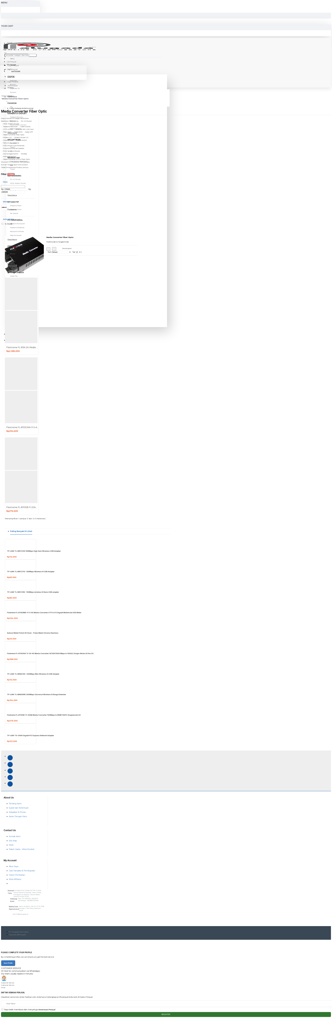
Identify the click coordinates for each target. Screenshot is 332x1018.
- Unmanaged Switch (9, 154)
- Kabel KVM (17, 132)
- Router (16, 151)
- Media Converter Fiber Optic (12, 135)
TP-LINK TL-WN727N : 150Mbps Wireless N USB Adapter (30, 571)
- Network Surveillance (10, 143)
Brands (6, 202)
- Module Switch (20, 140)
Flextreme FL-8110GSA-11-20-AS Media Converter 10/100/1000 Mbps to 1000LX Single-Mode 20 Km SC (50, 653)
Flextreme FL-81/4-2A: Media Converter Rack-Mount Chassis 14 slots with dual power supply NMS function (22, 347)
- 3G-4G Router (25, 121)
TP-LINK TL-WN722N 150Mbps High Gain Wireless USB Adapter (34, 551)
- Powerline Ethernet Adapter (12, 148)
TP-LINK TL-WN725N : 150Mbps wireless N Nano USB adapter (33, 592)
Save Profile (8, 963)
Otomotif (4, 162)
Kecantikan (24, 118)
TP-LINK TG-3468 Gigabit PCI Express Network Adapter (30, 735)
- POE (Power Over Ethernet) (12, 146)
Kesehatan (5, 121)
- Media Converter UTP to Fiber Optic (15, 159)
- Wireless (23, 154)
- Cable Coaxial (24, 126)
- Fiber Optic (6, 132)
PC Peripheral (14, 162)
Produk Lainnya (22, 167)
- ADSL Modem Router (10, 124)
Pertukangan (25, 162)
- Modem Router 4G (20, 137)
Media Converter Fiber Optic (15, 98)
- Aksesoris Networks (9, 126)
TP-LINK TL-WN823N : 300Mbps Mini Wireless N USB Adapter (33, 674)
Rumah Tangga (7, 165)
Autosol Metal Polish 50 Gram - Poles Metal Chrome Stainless (32, 633)
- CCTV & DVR (7, 129)
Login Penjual (12, 82)
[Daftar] (54, 249)
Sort (49, 252)
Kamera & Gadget (13, 118)
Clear (12, 174)
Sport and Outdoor (21, 165)
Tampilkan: (73, 252)
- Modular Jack (7, 140)
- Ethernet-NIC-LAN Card (23, 129)
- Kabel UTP (28, 132)
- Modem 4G (6, 137)
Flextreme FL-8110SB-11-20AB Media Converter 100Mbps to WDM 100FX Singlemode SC (22, 507)
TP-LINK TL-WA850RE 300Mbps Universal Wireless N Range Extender (36, 694)
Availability (8, 219)
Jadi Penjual (13, 85)
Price (5, 182)
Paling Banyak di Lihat (21, 531)
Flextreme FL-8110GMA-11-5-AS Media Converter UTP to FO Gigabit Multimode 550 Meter (22, 427)
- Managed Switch (8, 156)
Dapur (3, 118)
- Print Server (6, 151)
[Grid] (48, 249)
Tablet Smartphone (8, 167)
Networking (7, 96)
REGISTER (166, 1014)
